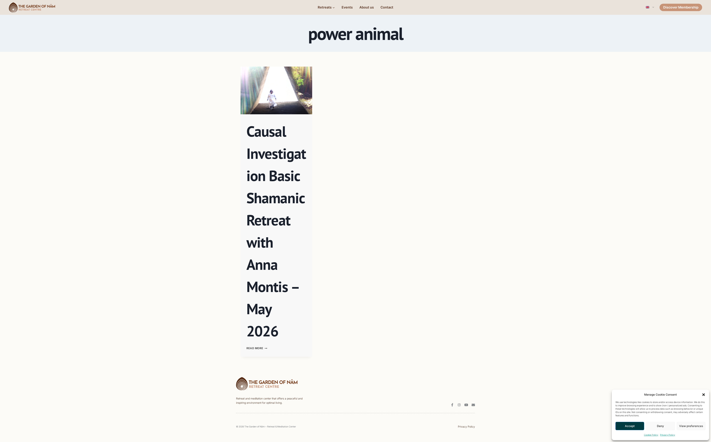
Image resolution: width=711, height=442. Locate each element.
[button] (703, 395)
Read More (256, 348)
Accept (630, 426)
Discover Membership (680, 7)
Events (347, 7)
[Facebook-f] (452, 404)
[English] (649, 7)
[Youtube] (466, 404)
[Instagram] (459, 404)
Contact (386, 7)
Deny (660, 426)
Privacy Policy (667, 434)
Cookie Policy (651, 434)
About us (366, 7)
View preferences (691, 426)
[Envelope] (473, 404)
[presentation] (276, 90)
